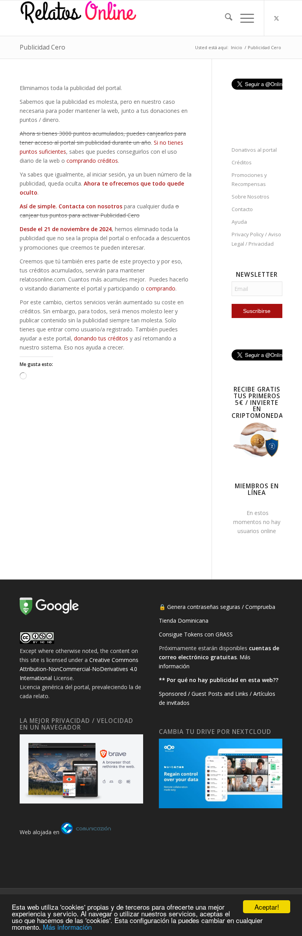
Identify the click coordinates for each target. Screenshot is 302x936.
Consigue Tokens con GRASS (196, 634)
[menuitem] (224, 18)
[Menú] (243, 18)
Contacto (242, 209)
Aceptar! (266, 907)
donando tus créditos (101, 338)
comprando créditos (92, 160)
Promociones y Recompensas (249, 179)
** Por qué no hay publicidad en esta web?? (218, 680)
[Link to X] (276, 18)
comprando (160, 288)
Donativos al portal (254, 149)
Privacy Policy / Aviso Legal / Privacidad (256, 239)
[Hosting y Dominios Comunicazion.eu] (86, 832)
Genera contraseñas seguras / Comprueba (221, 607)
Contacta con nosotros (91, 206)
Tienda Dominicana (183, 620)
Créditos (242, 162)
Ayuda (239, 221)
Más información (67, 927)
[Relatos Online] (79, 18)
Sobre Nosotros (250, 196)
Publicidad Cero (42, 47)
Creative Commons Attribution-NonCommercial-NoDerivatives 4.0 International (79, 669)
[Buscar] (224, 18)
